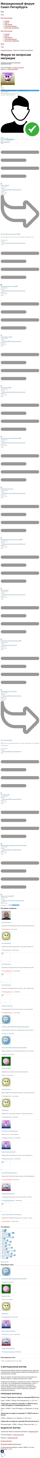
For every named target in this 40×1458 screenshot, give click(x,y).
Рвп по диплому (5, 185)
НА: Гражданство (6, 922)
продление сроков (6, 1253)
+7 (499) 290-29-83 (12, 69)
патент (3, 1246)
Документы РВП (5, 794)
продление (4, 1252)
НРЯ (3, 1238)
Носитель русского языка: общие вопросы (13, 900)
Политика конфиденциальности (11, 1444)
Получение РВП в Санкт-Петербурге (11, 189)
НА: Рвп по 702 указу (7, 1005)
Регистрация (8, 18)
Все (2, 142)
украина (4, 1249)
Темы (4, 142)
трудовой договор (6, 1247)
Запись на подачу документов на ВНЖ (11, 438)
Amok (4, 1033)
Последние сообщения (11, 28)
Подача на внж (5, 590)
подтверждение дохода (8, 1255)
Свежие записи (23, 90)
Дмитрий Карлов (7, 971)
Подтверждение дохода (7, 488)
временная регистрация (8, 1250)
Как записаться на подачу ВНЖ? (9, 286)
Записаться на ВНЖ (6, 387)
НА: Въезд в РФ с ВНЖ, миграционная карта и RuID (15, 1026)
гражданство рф (6, 1241)
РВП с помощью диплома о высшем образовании (14, 845)
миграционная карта (7, 1237)
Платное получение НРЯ (7, 896)
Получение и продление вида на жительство (13, 243)
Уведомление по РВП (6, 337)
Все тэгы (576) (4, 1261)
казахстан (4, 1240)
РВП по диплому (6, 1256)
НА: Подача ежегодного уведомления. (12, 1214)
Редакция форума (6, 1441)
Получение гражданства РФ (9, 645)
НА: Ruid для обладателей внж (10, 1131)
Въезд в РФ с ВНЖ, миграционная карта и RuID (14, 1047)
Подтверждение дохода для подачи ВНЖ (12, 539)
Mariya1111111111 (8, 1138)
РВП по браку (5, 1244)
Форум (6, 23)
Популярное (8, 24)
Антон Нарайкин (7, 1179)
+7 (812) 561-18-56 (18, 67)
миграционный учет (7, 1233)
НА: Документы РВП (6, 740)
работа (3, 1243)
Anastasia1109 (7, 950)
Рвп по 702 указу (6, 1068)
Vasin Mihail (6, 1221)
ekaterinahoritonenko (8, 1200)
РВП (3, 1231)
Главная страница (6, 50)
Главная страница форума (9, 90)
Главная (6, 21)
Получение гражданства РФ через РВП (11, 640)
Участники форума (10, 26)
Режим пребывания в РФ (8, 1193)
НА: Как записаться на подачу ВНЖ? (10, 234)
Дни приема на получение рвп (9, 691)
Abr (4, 1075)
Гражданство (5, 1110)
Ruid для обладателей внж (8, 1152)
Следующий (15, 905)
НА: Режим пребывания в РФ (9, 1172)
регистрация (5, 1234)
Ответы (8, 142)
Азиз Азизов (6, 929)
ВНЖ (3, 1230)
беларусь (4, 1258)
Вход (2, 18)
